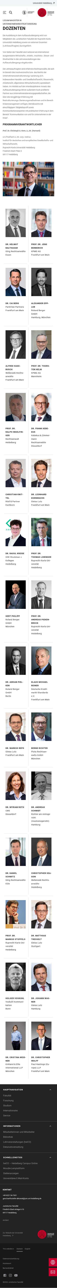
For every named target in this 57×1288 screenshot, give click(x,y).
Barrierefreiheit (8, 1268)
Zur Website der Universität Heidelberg (13, 1234)
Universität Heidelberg (42, 3)
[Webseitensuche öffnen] (12, 12)
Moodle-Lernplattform (13, 1168)
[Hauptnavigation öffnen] (6, 12)
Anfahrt (6, 1220)
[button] (27, 1089)
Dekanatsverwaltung (13, 1147)
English (27, 1249)
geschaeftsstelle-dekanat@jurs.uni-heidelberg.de (22, 1198)
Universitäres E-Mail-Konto (16, 1178)
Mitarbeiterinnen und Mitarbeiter (18, 1132)
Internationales (10, 1110)
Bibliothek (8, 1137)
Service (6, 1115)
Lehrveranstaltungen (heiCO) (17, 1142)
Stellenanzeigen (11, 1173)
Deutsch (20, 1249)
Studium (7, 1105)
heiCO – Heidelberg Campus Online (20, 1163)
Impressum (7, 1263)
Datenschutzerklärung (11, 1259)
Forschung (8, 1100)
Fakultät (7, 1095)
